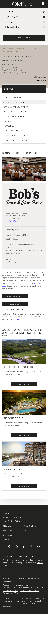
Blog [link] (25, 531)
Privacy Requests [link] (10, 590)
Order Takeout (15, 305)
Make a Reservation (15, 296)
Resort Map (41, 80)
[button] (43, 3)
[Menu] (4, 4)
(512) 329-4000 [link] (15, 517)
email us (16, 319)
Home (4, 48)
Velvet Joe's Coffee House (16, 135)
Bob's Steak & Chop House (10, 51)
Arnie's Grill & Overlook (15, 140)
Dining (35, 48)
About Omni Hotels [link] (31, 526)
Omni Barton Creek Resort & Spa (21, 48)
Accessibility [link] (8, 585)
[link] (9, 546)
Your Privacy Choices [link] (29, 590)
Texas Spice (8, 126)
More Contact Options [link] (12, 521)
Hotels (9, 48)
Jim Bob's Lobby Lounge (14, 112)
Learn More (24, 384)
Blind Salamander (12, 97)
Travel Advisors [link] (8, 535)
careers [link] (6, 540)
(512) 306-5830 (12, 221)
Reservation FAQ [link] (10, 593)
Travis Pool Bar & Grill (14, 131)
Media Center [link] (8, 531)
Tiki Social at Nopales (14, 116)
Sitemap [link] (19, 585)
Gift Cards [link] (7, 526)
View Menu (11, 262)
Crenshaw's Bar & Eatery (15, 107)
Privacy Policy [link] (9, 588)
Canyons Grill (10, 121)
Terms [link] (28, 585)
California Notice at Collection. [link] (30, 588)
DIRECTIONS (42, 77)
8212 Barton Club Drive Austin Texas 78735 (21, 514)
